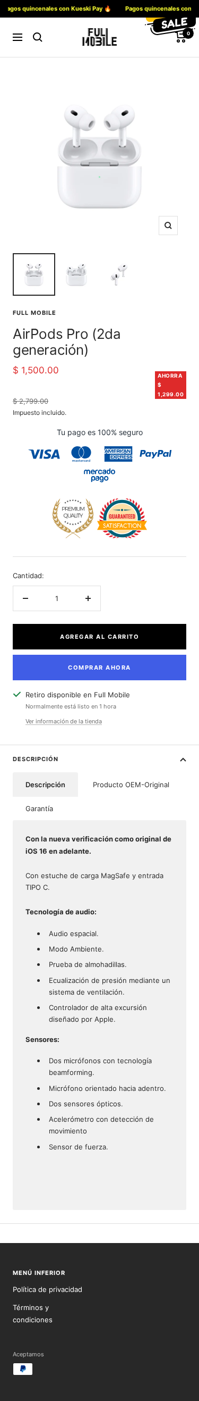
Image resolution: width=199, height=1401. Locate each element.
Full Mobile (34, 312)
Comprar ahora (99, 667)
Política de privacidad (47, 1289)
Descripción (35, 759)
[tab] (45, 784)
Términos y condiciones (33, 1313)
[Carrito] (180, 37)
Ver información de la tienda (63, 721)
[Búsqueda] (37, 37)
